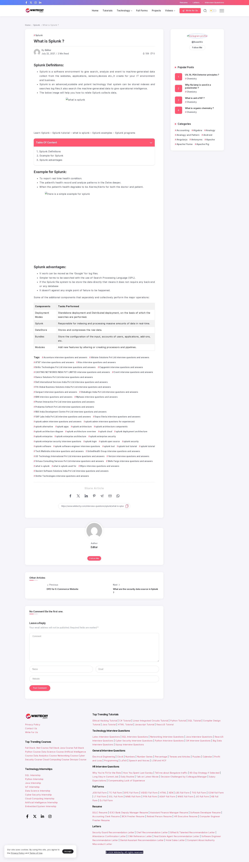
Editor (48, 50)
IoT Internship (32, 786)
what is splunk (42, 466)
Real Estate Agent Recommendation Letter (176, 836)
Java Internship (33, 783)
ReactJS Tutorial (165, 724)
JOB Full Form (99, 792)
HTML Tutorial (125, 724)
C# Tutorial (125, 720)
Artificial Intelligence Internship (41, 802)
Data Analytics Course (45, 755)
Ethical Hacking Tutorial (105, 720)
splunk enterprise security (103, 436)
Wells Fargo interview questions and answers (130, 461)
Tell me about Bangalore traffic (171, 772)
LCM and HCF (158, 760)
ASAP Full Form (167, 796)
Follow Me (94, 558)
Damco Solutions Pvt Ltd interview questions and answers (64, 377)
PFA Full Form (150, 796)
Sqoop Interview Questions (129, 744)
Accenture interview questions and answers (65, 357)
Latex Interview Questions (106, 736)
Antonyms (196, 139)
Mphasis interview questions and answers (97, 397)
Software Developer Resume (205, 812)
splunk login (91, 441)
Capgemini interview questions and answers (121, 367)
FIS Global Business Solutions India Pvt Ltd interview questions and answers (73, 387)
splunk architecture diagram (49, 431)
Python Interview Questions (169, 740)
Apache (210, 139)
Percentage (161, 756)
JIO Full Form (202, 796)
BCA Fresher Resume (133, 816)
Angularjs (182, 139)
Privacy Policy (32, 724)
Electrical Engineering (103, 756)
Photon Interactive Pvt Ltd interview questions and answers (65, 402)
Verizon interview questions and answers (128, 456)
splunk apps (63, 426)
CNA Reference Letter (140, 836)
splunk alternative (44, 426)
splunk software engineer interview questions (77, 446)
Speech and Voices (139, 760)
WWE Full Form (186, 796)
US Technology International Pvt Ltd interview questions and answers (69, 456)
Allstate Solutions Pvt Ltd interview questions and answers (120, 357)
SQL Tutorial (194, 720)
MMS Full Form (133, 796)
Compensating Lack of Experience (126, 780)
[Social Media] (26, 2)
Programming (111, 760)
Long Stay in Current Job (105, 776)
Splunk (36, 25)
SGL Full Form (116, 796)
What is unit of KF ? (195, 98)
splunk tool (109, 446)
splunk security (131, 441)
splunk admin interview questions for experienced (109, 421)
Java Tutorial (109, 724)
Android (207, 135)
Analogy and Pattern (188, 135)
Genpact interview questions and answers (56, 392)
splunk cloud (106, 431)
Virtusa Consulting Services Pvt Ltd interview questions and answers (69, 461)
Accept (67, 851)
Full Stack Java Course (61, 747)
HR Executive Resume (186, 816)
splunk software (43, 446)
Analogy (210, 130)
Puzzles (196, 756)
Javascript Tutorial (144, 724)
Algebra (197, 130)
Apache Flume (185, 144)
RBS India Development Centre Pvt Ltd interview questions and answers (71, 412)
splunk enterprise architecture (71, 436)
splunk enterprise (43, 436)
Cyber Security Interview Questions (134, 740)
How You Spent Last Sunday (138, 772)
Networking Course (67, 755)
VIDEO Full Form (149, 792)
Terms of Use (36, 853)
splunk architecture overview (81, 431)
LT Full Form (100, 796)
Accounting (183, 130)
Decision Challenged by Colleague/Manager (184, 776)
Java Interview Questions (199, 736)
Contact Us (31, 728)
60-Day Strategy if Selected (204, 772)
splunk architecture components (112, 426)
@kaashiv (197, 41)
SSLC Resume (99, 812)
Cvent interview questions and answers (133, 372)
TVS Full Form (199, 792)
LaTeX (123, 760)
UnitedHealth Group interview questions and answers (113, 451)
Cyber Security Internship (38, 794)
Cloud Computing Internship (39, 798)
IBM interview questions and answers (53, 397)
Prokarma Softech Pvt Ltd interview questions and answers (64, 407)
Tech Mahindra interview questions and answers (59, 451)
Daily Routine (127, 776)
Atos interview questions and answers (97, 362)
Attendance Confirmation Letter (109, 836)
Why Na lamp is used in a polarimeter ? (198, 86)
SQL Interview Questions (135, 736)
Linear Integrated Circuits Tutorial (150, 720)
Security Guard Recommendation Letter (113, 832)
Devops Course (78, 759)
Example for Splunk (51, 155)
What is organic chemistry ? (199, 108)
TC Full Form (115, 792)
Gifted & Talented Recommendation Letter (192, 832)
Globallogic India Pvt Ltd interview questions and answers (109, 392)
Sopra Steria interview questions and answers (117, 417)
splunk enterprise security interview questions (58, 441)
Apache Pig (203, 144)
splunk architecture (82, 426)
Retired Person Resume (159, 816)
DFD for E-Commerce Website (62, 589)
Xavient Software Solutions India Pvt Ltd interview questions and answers (72, 471)
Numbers (130, 756)
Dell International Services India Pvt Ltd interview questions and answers (71, 382)
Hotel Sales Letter (175, 840)
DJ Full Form (106, 800)
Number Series (145, 756)
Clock (120, 756)
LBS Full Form (182, 792)
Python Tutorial (178, 720)
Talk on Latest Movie (147, 776)
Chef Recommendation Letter (152, 832)
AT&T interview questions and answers (54, 362)
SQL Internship (32, 775)
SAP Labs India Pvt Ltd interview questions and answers (63, 417)
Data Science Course (52, 751)
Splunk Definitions (50, 151)
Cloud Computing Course (56, 759)
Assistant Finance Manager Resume (169, 812)
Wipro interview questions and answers (99, 466)
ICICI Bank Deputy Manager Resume (129, 812)
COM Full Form (216, 792)
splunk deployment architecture (131, 431)
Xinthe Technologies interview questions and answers (62, 476)
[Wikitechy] (34, 10)
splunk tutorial (148, 446)
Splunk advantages (50, 159)
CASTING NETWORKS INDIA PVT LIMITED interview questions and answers (72, 372)
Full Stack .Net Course (37, 747)
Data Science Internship (37, 790)
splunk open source (110, 441)
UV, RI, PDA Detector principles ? (202, 74)
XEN (171, 792)
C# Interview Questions (198, 740)
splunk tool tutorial (127, 446)
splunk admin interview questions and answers (58, 421)
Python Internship (34, 779)
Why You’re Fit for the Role (106, 772)
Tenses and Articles (179, 756)
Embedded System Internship (40, 806)
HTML (163, 792)
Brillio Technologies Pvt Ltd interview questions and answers (65, 367)
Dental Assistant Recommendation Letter (142, 840)
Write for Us (31, 732)
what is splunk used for (64, 466)
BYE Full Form (131, 792)
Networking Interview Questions (167, 736)
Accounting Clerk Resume (106, 816)
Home (28, 25)
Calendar (207, 756)
